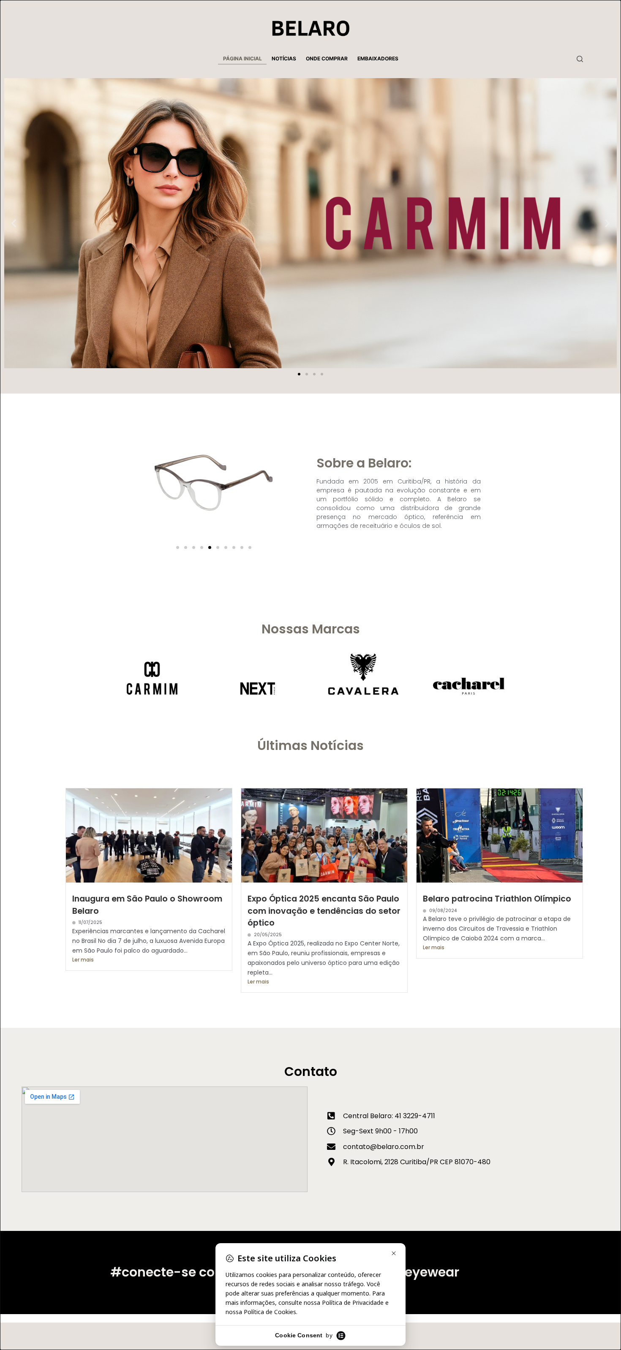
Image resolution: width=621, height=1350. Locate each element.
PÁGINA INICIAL (242, 58)
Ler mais (83, 959)
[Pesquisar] (580, 59)
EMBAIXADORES (377, 58)
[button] (13, 223)
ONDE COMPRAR (327, 58)
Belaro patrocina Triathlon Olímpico (497, 899)
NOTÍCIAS (284, 58)
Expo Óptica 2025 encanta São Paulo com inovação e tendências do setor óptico (324, 911)
